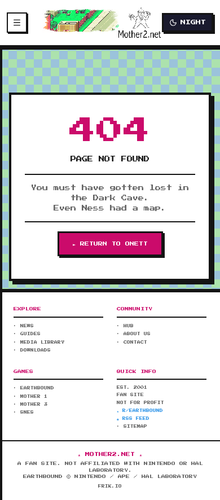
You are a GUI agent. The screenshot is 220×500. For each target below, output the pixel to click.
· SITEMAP (132, 426)
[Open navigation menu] (17, 22)
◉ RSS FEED (133, 418)
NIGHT (193, 22)
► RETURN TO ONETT (110, 244)
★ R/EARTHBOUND (140, 411)
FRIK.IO (110, 486)
